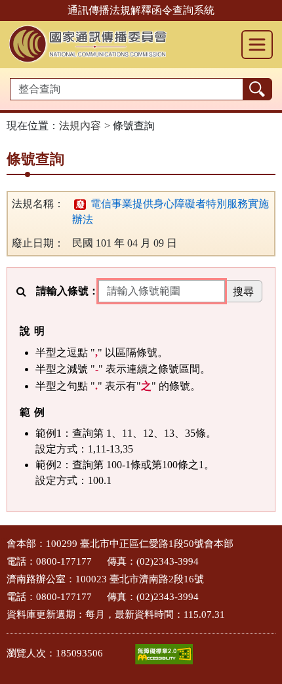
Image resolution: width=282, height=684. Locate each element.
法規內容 (80, 125)
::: (4, 540)
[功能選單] (257, 44)
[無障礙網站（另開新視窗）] (164, 654)
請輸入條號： (67, 290)
